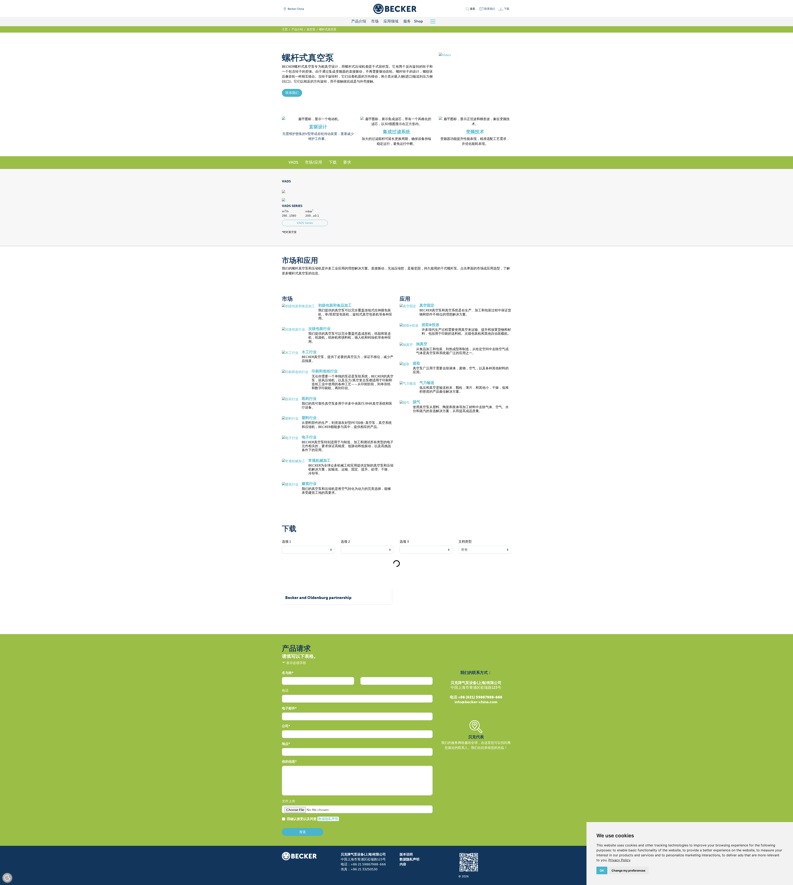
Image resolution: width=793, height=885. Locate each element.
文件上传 (288, 801)
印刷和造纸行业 (325, 371)
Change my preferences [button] (628, 870)
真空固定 (426, 305)
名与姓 (287, 673)
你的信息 (288, 761)
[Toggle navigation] (434, 21)
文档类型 (465, 542)
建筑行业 (309, 483)
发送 (302, 832)
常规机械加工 (319, 460)
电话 (285, 690)
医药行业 (309, 398)
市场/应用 (313, 162)
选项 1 (286, 542)
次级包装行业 (319, 328)
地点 (285, 744)
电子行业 (309, 437)
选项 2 (345, 542)
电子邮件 (288, 708)
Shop (418, 21)
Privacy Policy (619, 860)
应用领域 (390, 21)
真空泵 (311, 29)
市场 (375, 21)
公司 (285, 726)
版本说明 (406, 854)
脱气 (416, 402)
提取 (416, 363)
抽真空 (421, 344)
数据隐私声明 (328, 819)
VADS (293, 162)
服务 (407, 21)
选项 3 (404, 542)
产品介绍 (358, 21)
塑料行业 (309, 418)
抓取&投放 (430, 325)
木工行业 (309, 352)
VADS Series (305, 223)
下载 (333, 162)
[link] (619, 860)
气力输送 (426, 382)
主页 (285, 29)
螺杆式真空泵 (327, 29)
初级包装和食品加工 (335, 305)
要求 (347, 162)
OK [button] (602, 870)
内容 (403, 864)
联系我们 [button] (292, 93)
